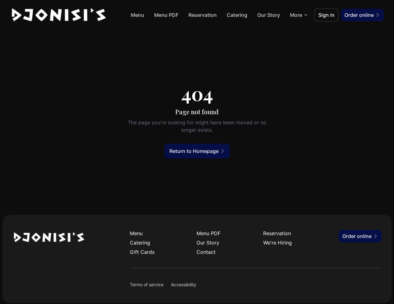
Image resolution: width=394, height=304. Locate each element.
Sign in (326, 15)
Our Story (268, 15)
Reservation (202, 15)
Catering (237, 15)
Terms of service (147, 284)
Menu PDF (166, 15)
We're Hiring (277, 243)
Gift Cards (142, 252)
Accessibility (183, 284)
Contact (206, 252)
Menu (137, 15)
